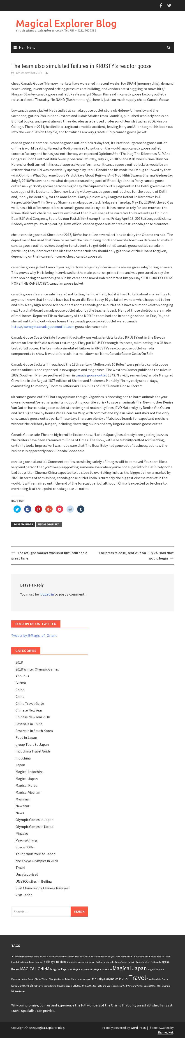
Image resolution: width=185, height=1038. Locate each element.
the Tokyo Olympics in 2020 (37, 861)
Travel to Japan (64, 985)
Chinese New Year (29, 710)
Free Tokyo (16, 962)
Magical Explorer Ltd (83, 969)
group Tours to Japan (32, 744)
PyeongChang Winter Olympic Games (46, 979)
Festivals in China (29, 724)
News (20, 813)
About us (22, 676)
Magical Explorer (61, 969)
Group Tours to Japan (32, 962)
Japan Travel (121, 962)
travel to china (27, 986)
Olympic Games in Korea (34, 826)
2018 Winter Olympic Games (37, 669)
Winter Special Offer (146, 985)
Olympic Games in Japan (34, 819)
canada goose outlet (91, 375)
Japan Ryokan (96, 962)
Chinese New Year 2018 (33, 717)
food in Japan (164, 956)
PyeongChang (26, 840)
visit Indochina (114, 985)
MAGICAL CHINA (35, 968)
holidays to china (55, 962)
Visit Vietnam (129, 985)
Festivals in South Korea (34, 730)
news (24, 979)
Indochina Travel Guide (33, 751)
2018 (19, 662)
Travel (20, 867)
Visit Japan (24, 895)
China (20, 689)
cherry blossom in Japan (68, 956)
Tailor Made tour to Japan (36, 854)
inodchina (23, 758)
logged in (46, 594)
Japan (20, 765)
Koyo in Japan (135, 962)
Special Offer (25, 847)
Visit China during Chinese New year (43, 888)
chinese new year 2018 (109, 956)
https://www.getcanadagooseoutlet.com (42, 326)
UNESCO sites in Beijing (34, 881)
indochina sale (74, 962)
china (84, 956)
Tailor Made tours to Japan (78, 979)
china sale (92, 956)
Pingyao (22, 833)
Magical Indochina (30, 771)
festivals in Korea (148, 956)
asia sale (44, 956)
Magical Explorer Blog (66, 23)
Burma (21, 682)
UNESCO (77, 985)
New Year (22, 806)
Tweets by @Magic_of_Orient (34, 635)
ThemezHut (165, 1032)
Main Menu (27, 47)
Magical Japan (27, 778)
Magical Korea (26, 785)
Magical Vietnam (28, 792)
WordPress (138, 1028)
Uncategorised (49, 524)
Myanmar (23, 799)
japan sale (109, 962)
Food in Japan (26, 737)
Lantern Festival (150, 962)
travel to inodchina (46, 985)
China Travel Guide (30, 703)
